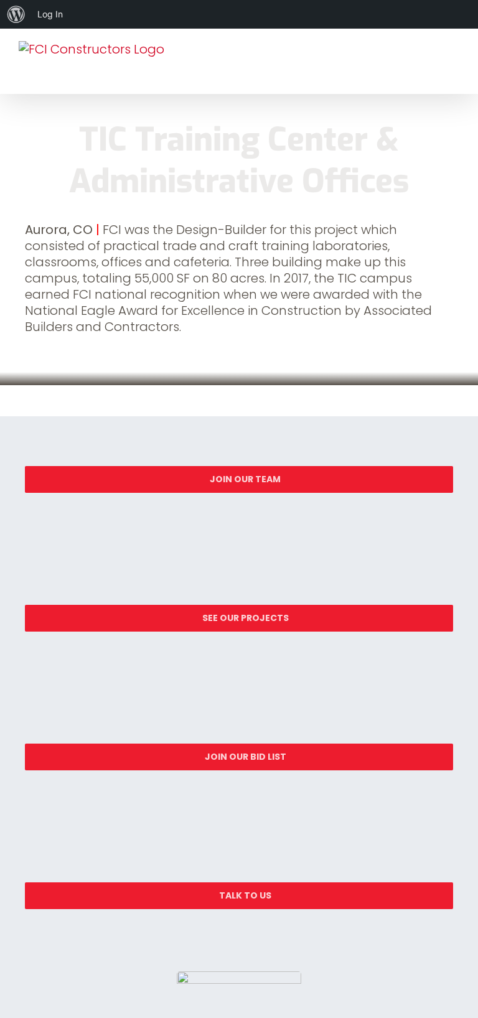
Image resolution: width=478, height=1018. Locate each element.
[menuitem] (16, 14)
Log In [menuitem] (50, 14)
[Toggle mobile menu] (454, 66)
